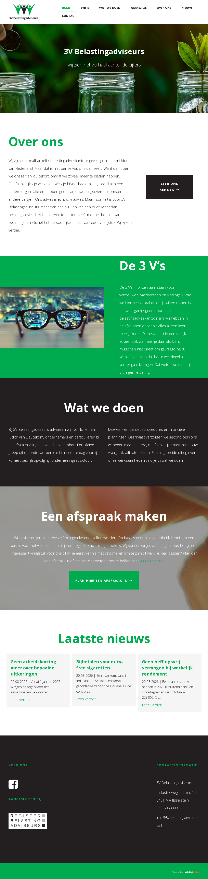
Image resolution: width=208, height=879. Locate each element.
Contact (69, 16)
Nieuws (187, 8)
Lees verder (20, 699)
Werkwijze (138, 8)
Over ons (164, 8)
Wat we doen (109, 8)
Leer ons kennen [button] (169, 186)
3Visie (85, 8)
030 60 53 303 (151, 560)
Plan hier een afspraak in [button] (101, 580)
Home (66, 8)
